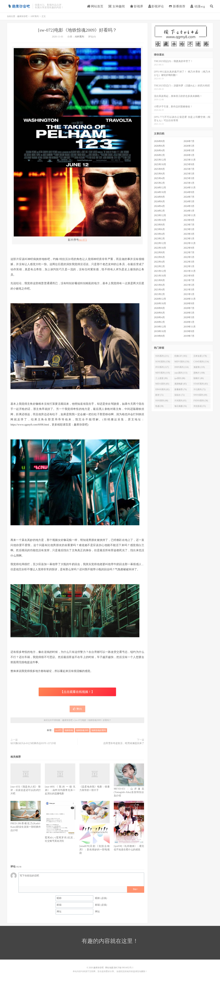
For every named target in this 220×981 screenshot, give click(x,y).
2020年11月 (190, 299)
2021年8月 (159, 280)
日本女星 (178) (200, 356)
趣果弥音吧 (19, 6)
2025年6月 (159, 173)
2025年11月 (190, 159)
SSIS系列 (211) (162, 356)
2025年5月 (189, 173)
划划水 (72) (179, 395)
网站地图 (109, 967)
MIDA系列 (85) (162, 384)
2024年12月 (160, 187)
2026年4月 (159, 150)
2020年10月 (160, 303)
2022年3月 (189, 261)
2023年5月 (189, 229)
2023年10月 (160, 220)
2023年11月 (190, 215)
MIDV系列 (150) (181, 361)
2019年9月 (189, 331)
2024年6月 (159, 201)
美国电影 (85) (180, 384)
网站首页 (96, 6)
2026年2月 (159, 155)
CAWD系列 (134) (201, 361)
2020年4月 (159, 317)
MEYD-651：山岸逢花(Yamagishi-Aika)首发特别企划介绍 (129, 792)
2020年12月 (160, 299)
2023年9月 (189, 220)
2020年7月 (189, 308)
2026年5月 (189, 146)
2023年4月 (159, 234)
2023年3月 (189, 234)
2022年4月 (159, 261)
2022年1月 (189, 266)
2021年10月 (160, 275)
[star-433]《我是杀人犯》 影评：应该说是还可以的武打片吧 (25, 790)
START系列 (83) (201, 384)
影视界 (138, 6)
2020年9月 (189, 303)
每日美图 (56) (180, 406)
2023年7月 (189, 224)
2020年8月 (159, 308)
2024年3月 (189, 206)
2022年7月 (189, 252)
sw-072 (83, 239)
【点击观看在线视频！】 (77, 692)
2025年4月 (159, 178)
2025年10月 (160, 164)
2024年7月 (189, 197)
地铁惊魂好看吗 (98, 730)
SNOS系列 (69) (200, 395)
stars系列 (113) (180, 373)
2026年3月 (189, 150)
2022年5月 (189, 257)
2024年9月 (189, 192)
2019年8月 (159, 336)
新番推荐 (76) (180, 389)
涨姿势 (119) (199, 367)
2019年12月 (160, 326)
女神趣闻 (118, 6)
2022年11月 (190, 243)
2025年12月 (160, 159)
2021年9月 (189, 275)
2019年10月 (160, 331)
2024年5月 (189, 201)
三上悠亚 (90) (161, 378)
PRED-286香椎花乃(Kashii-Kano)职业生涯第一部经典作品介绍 (25, 827)
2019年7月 (189, 336)
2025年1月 (189, 183)
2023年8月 (159, 224)
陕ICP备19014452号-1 (123, 967)
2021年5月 (189, 285)
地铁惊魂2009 (82, 730)
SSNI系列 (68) (161, 400)
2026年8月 (159, 141)
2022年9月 (189, 248)
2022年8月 (159, 252)
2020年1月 (189, 322)
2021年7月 (189, 280)
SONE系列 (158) (162, 361)
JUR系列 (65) (180, 400)
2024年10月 (160, 192)
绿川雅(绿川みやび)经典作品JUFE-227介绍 (33, 743)
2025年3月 (189, 178)
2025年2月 (159, 183)
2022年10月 (160, 248)
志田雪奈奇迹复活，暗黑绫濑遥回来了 (123, 743)
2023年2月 (159, 238)
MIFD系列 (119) (162, 373)
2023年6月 (159, 229)
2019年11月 (190, 326)
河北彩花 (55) (200, 406)
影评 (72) (159, 395)
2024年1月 (189, 210)
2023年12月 (160, 215)
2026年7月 (189, 141)
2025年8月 (159, 169)
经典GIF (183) (180, 356)
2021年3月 (189, 289)
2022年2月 (159, 266)
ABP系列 (34, 16)
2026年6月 (159, 146)
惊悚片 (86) (199, 378)
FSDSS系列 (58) (201, 400)
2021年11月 (190, 271)
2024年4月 (159, 206)
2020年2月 (159, 322)
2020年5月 (189, 312)
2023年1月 (189, 238)
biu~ (135, 889)
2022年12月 (160, 243)
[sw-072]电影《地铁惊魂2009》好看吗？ (77, 30)
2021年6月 (159, 285)
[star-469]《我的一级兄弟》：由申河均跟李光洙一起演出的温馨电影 (60, 790)
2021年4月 (159, 289)
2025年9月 (189, 164)
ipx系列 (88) (179, 378)
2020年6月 (159, 312)
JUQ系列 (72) (200, 389)
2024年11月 (190, 187)
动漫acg (199, 6)
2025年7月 (189, 169)
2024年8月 (159, 197)
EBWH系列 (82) (162, 389)
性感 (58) (159, 406)
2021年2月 (159, 294)
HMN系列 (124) (181, 367)
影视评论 (157, 6)
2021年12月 (160, 271)
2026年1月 (189, 155)
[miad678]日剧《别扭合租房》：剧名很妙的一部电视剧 (94, 849)
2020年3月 (189, 317)
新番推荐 (178, 6)
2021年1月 (189, 294)
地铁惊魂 (69, 730)
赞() (79, 709)
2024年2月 (159, 210)
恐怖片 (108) (199, 373)
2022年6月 (159, 257)
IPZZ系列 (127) (162, 367)
